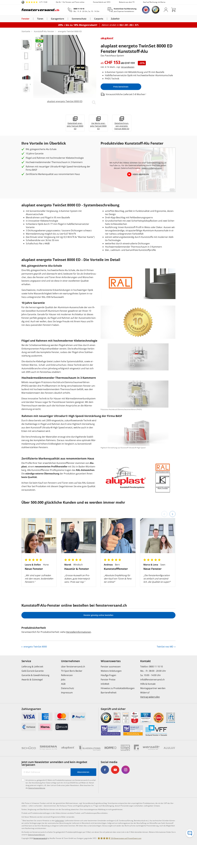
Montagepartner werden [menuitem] (152, 688)
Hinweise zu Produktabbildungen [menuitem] (118, 688)
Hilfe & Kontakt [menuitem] (148, 683)
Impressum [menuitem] (67, 692)
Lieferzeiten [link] (59, 820)
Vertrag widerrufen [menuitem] (150, 696)
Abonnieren (83, 772)
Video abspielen (141, 174)
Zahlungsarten (31, 709)
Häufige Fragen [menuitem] (108, 675)
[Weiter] (172, 514)
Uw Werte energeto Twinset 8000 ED (98, 126)
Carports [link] (98, 19)
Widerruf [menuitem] (144, 692)
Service (26, 661)
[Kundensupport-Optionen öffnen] (189, 833)
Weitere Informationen (151, 168)
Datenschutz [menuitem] (67, 688)
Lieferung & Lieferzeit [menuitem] (32, 666)
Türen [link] (40, 19)
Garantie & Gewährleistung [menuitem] (35, 675)
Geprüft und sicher (113, 709)
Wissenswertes (111, 661)
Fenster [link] (25, 19)
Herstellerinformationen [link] (78, 631)
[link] (34, 2)
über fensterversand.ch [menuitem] (73, 666)
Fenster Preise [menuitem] (108, 679)
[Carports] (105, 19)
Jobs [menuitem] (63, 679)
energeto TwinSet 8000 (35, 646)
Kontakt (145, 661)
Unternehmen (70, 661)
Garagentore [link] (57, 19)
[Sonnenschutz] (88, 19)
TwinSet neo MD (165, 646)
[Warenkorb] (173, 10)
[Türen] (45, 19)
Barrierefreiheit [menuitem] (108, 692)
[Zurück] (164, 514)
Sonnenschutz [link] (79, 19)
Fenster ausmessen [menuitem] (111, 666)
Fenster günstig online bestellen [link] (98, 615)
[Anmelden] (166, 10)
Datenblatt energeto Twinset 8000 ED (75, 126)
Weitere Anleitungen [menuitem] (111, 670)
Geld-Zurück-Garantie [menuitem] (33, 670)
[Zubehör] (121, 19)
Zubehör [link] (115, 19)
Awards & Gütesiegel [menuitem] (32, 679)
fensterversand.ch (40, 838)
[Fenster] (31, 19)
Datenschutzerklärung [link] (36, 834)
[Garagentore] (66, 19)
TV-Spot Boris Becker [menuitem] (71, 670)
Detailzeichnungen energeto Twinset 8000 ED (121, 126)
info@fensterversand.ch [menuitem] (152, 679)
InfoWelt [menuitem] (105, 683)
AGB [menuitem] (63, 683)
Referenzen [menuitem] (67, 675)
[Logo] (40, 9)
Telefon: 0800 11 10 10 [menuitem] (151, 666)
